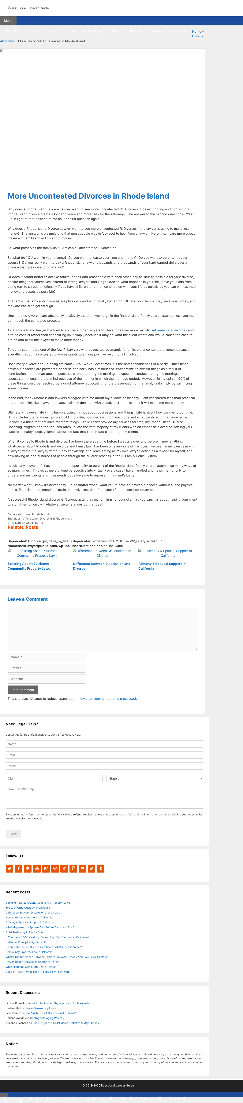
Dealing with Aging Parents (47, 1018)
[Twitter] (9, 869)
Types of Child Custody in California (28, 907)
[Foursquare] (73, 869)
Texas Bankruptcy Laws (41, 1008)
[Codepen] (55, 869)
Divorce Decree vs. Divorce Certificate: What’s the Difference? (44, 947)
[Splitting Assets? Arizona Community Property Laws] (37, 555)
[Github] (82, 869)
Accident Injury (92, 31)
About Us (180, 31)
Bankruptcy (11, 31)
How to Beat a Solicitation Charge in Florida (32, 961)
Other (116, 31)
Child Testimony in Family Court (25, 932)
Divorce (50, 31)
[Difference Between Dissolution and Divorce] (102, 555)
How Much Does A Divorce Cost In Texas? (51, 1013)
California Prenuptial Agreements (26, 942)
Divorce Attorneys (19, 514)
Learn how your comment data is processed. (103, 698)
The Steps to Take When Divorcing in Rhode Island (40, 518)
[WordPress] (28, 869)
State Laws (136, 31)
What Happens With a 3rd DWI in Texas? (31, 966)
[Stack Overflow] (64, 869)
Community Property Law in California (29, 952)
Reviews (159, 31)
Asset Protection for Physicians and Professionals (58, 1003)
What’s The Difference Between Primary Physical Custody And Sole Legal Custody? (57, 956)
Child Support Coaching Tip (25, 522)
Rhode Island (40, 514)
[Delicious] (91, 869)
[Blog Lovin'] (46, 869)
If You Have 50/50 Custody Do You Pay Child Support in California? (47, 937)
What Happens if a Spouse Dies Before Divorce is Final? (40, 927)
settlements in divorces (169, 330)
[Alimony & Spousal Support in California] (167, 555)
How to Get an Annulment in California (29, 917)
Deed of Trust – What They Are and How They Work (38, 971)
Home (196, 31)
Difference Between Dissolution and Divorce (33, 912)
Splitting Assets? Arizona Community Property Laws (38, 902)
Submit (13, 834)
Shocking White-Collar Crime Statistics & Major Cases (66, 1022)
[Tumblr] (100, 869)
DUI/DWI (69, 31)
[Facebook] (18, 869)
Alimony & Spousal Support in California (30, 922)
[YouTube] (37, 869)
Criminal (32, 31)
